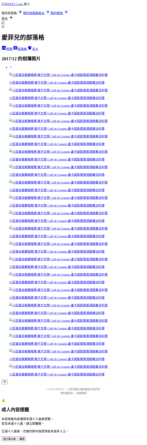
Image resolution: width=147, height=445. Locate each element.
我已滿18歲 (9, 439)
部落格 (23, 49)
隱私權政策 (66, 393)
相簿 (9, 49)
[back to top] (5, 382)
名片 (35, 49)
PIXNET (60, 389)
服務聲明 (82, 393)
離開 (22, 439)
